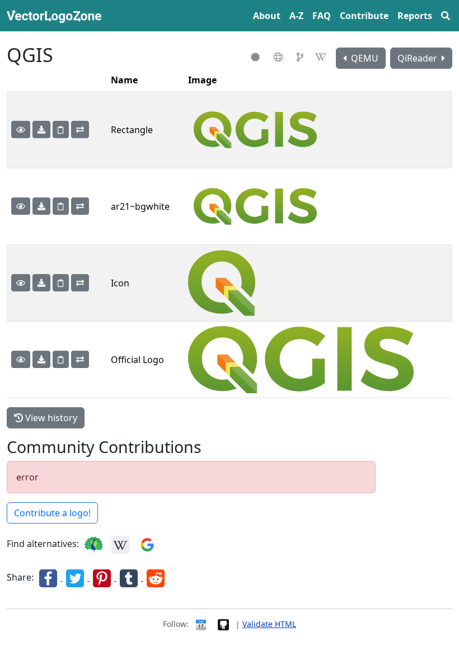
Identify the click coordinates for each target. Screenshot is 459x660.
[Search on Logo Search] (93, 544)
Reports (414, 16)
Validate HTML (269, 624)
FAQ (321, 16)
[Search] (446, 15)
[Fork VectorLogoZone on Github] (223, 624)
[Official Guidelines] (256, 57)
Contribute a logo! (52, 513)
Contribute (364, 16)
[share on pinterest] (103, 577)
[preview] (20, 129)
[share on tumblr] (129, 577)
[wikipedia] (322, 57)
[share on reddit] (155, 577)
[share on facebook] (49, 577)
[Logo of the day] (201, 624)
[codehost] (301, 57)
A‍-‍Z (296, 16)
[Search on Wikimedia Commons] (120, 544)
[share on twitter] (76, 577)
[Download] (41, 129)
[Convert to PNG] (80, 129)
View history (50, 418)
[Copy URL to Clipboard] (61, 129)
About (266, 16)
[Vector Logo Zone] (56, 15)
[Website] (279, 57)
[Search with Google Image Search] (147, 544)
